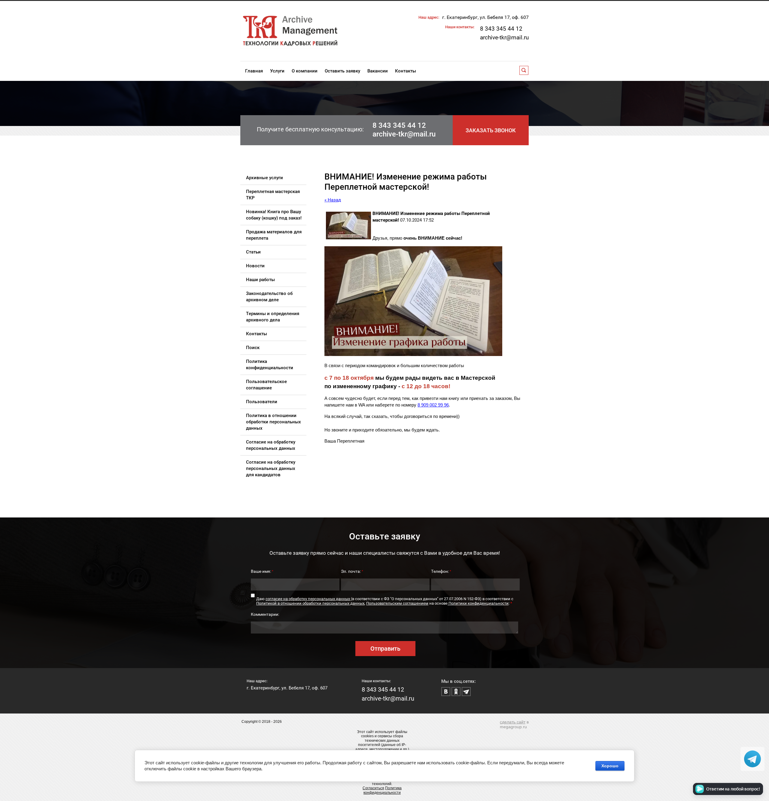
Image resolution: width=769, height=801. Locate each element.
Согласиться (373, 788)
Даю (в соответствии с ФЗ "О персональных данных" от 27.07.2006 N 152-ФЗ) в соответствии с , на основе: (384, 601)
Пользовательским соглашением (397, 603)
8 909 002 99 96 (433, 405)
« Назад (332, 200)
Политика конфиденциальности (382, 790)
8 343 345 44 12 (501, 28)
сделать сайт (512, 722)
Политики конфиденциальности (478, 603)
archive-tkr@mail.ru (504, 37)
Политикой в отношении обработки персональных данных (310, 603)
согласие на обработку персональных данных (308, 599)
